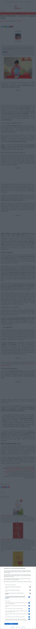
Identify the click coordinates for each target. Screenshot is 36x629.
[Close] (34, 568)
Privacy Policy (23, 627)
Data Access (18, 627)
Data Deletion (13, 627)
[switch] (29, 587)
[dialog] (18, 598)
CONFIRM (11, 623)
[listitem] (18, 584)
